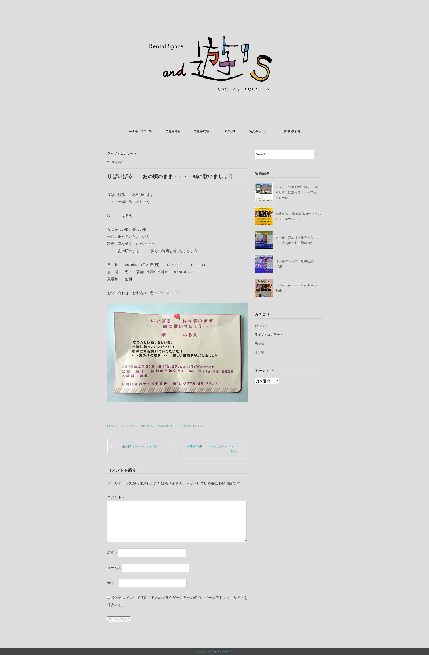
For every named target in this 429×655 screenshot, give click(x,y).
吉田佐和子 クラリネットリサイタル (212, 449)
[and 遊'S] (214, 16)
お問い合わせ (292, 131)
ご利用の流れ (202, 131)
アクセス (230, 131)
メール (114, 567)
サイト (112, 582)
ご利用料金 (173, 131)
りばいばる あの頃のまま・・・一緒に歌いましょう (171, 425)
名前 (112, 552)
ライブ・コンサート (122, 153)
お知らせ (261, 325)
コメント (115, 497)
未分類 (259, 351)
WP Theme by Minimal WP (221, 651)
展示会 (259, 343)
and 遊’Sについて (140, 131)
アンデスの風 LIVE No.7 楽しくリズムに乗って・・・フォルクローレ (298, 192)
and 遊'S (200, 651)
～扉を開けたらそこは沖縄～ (139, 446)
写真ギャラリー (259, 131)
